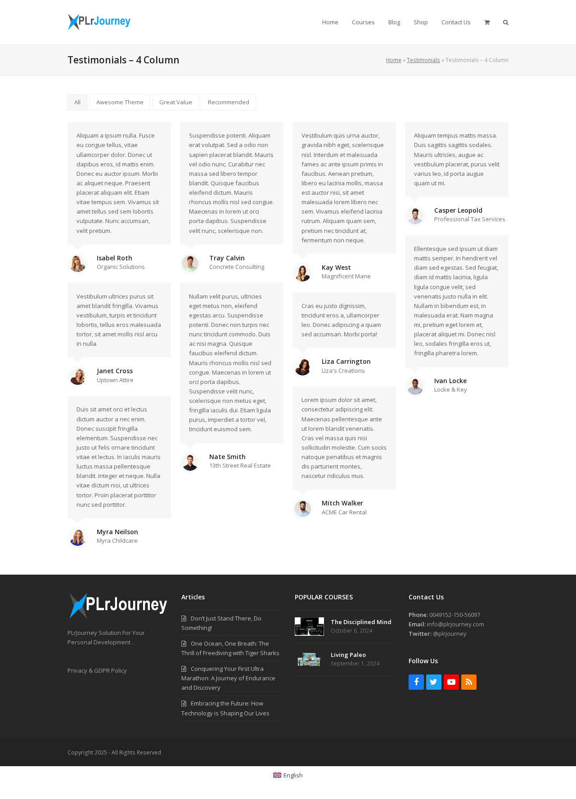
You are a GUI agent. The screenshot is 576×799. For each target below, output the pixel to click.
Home (393, 60)
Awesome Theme (120, 102)
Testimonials (423, 60)
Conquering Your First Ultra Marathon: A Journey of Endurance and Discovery (228, 678)
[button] (486, 22)
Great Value (175, 102)
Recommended (228, 102)
